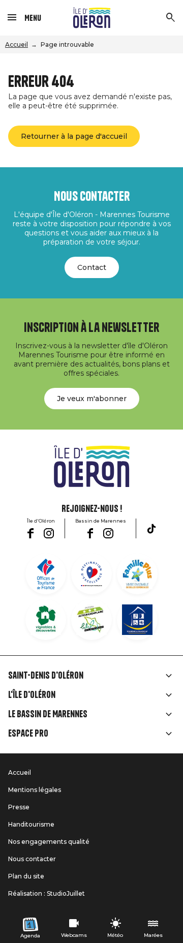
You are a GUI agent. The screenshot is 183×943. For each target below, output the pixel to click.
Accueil (16, 44)
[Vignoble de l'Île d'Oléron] (45, 619)
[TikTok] (151, 529)
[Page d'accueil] (92, 18)
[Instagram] (49, 533)
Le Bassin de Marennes (47, 714)
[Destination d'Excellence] (91, 574)
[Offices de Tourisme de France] (45, 574)
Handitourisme (31, 824)
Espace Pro (28, 733)
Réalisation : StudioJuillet (46, 893)
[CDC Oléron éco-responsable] (91, 619)
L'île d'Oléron (31, 694)
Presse (18, 807)
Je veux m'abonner (92, 398)
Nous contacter (32, 859)
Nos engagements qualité (48, 841)
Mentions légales (34, 790)
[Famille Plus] (137, 574)
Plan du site (26, 876)
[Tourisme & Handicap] (137, 619)
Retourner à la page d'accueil (74, 136)
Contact (91, 267)
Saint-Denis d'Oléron (45, 675)
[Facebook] (30, 533)
